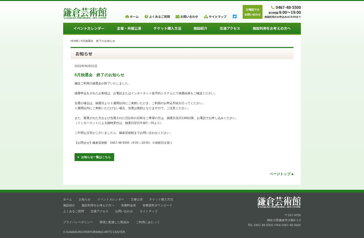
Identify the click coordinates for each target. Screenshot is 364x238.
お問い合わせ (124, 211)
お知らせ (85, 199)
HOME (75, 40)
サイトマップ (148, 211)
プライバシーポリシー (78, 222)
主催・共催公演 (129, 28)
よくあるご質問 (73, 211)
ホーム (67, 199)
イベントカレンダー (88, 28)
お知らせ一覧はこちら (96, 157)
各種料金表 (128, 205)
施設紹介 (200, 28)
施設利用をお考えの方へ (272, 28)
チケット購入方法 (167, 28)
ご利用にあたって (148, 222)
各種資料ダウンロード (157, 205)
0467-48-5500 (288, 7)
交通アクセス (230, 28)
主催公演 (137, 199)
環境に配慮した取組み (114, 222)
